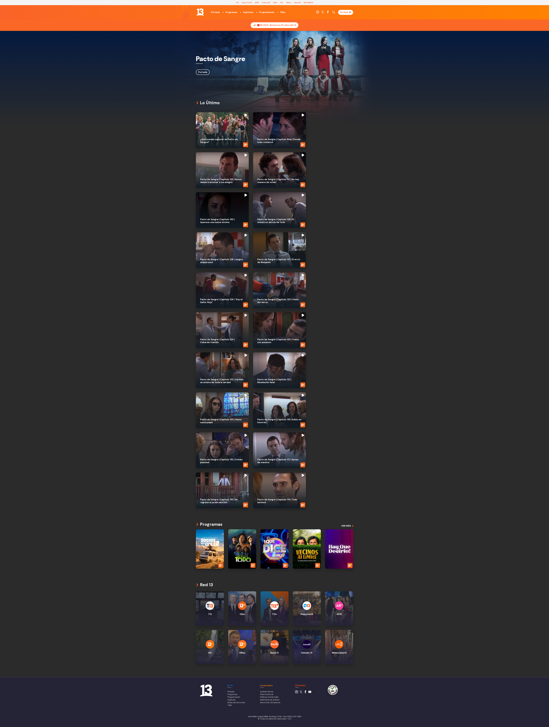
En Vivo (344, 12)
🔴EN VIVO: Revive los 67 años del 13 (276, 25)
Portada (215, 12)
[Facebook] (327, 12)
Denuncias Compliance (270, 702)
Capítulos (248, 12)
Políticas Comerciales (269, 697)
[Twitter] (322, 12)
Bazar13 (297, 2)
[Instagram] (317, 12)
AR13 (257, 2)
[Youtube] (309, 692)
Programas (231, 12)
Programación (266, 12)
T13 (237, 2)
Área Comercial (266, 694)
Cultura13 (266, 2)
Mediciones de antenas (270, 700)
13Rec (288, 2)
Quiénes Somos (266, 691)
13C (281, 2)
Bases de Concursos (236, 702)
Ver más (346, 525)
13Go (275, 2)
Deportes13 (247, 2)
